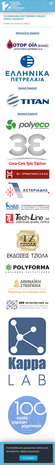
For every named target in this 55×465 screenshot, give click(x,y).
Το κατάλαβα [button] (28, 458)
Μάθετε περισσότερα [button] (29, 451)
